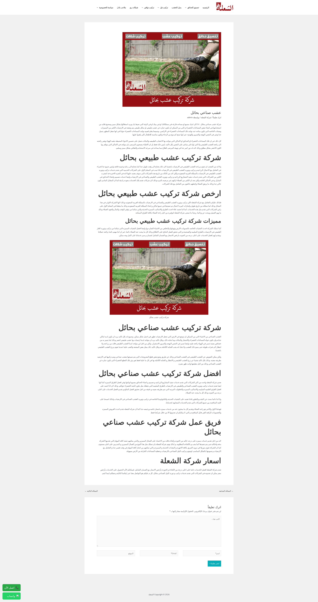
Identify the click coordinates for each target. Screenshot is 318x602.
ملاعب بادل (121, 7)
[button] (186, 7)
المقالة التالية (91, 491)
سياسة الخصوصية (106, 7)
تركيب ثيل (164, 7)
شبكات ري (134, 7)
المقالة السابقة (226, 491)
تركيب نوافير (149, 7)
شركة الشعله (206, 117)
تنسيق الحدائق (193, 7)
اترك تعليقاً (217, 117)
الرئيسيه (206, 7)
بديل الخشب (176, 7)
